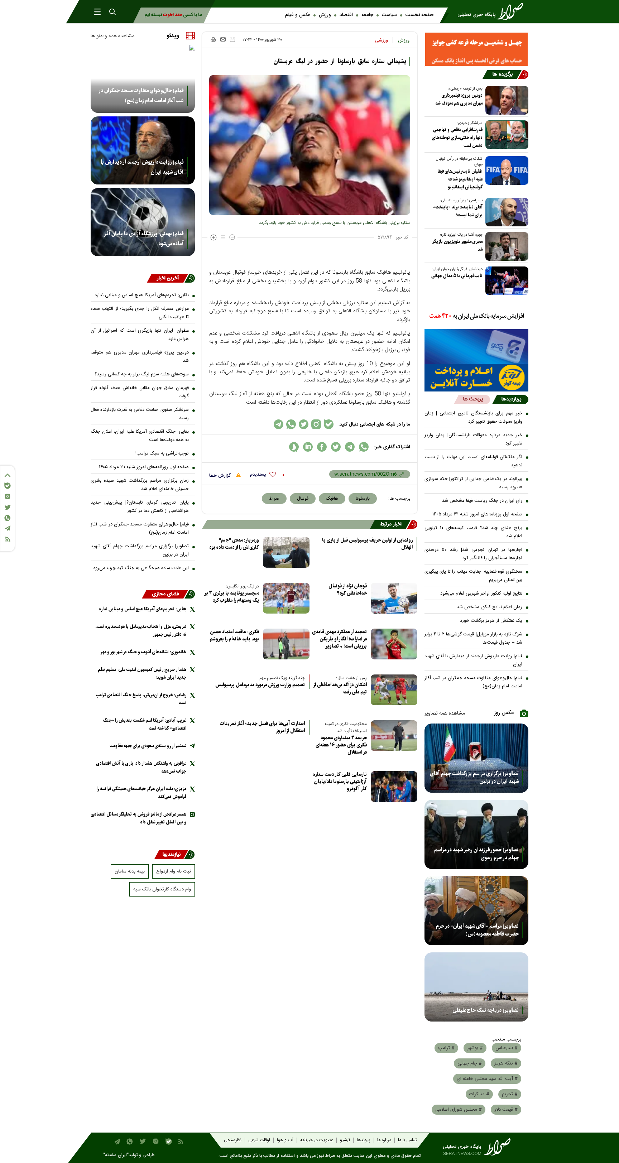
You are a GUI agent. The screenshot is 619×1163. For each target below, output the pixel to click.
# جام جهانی (469, 1063)
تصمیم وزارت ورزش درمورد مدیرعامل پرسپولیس (260, 685)
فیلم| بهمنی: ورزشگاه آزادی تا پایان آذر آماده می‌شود (143, 239)
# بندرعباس (506, 1048)
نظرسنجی (232, 1140)
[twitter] (336, 447)
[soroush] (294, 447)
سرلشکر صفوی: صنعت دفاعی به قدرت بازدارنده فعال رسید (140, 414)
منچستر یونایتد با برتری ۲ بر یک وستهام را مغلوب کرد (232, 597)
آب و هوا (285, 1140)
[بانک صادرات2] (476, 346)
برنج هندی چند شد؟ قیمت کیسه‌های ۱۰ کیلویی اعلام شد (473, 532)
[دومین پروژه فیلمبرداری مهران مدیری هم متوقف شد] (505, 100)
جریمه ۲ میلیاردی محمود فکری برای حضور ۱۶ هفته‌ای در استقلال (341, 745)
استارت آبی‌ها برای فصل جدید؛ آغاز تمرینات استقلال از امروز (262, 727)
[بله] (7, 485)
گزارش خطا (220, 476)
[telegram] (350, 447)
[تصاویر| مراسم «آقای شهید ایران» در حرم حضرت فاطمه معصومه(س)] (476, 910)
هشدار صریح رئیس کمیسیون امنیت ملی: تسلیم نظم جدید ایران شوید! (142, 673)
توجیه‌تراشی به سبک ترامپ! (162, 453)
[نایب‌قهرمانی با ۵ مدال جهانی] (505, 280)
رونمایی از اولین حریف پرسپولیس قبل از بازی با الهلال (367, 544)
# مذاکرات (479, 1094)
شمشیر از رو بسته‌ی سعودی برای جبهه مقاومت (148, 746)
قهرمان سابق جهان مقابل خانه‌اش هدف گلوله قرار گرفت (140, 392)
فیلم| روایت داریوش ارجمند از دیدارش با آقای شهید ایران (473, 660)
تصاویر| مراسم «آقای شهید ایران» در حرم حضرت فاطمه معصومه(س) (477, 930)
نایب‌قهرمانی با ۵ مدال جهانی (457, 276)
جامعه (367, 15)
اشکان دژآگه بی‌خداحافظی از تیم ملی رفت (340, 688)
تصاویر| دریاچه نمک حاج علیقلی (486, 1010)
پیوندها (363, 1140)
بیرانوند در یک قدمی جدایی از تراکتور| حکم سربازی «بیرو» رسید (473, 483)
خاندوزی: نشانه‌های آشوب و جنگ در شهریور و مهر (143, 652)
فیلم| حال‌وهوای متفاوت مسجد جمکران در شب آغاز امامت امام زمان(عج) (473, 682)
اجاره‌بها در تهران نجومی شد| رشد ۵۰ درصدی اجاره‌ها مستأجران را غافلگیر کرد (473, 554)
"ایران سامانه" (116, 1155)
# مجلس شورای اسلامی (458, 1110)
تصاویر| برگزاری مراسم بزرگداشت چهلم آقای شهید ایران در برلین (474, 777)
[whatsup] (364, 447)
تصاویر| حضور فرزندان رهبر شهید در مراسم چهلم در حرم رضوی (476, 854)
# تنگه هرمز (506, 1063)
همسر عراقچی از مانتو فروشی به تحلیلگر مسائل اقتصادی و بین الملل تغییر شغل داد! (138, 818)
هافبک (332, 499)
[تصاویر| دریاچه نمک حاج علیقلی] (476, 987)
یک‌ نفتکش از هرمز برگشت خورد (491, 621)
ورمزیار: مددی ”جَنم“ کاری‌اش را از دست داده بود (234, 544)
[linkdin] (308, 447)
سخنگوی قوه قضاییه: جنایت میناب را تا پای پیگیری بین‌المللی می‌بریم (473, 576)
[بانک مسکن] (476, 49)
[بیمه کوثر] (476, 377)
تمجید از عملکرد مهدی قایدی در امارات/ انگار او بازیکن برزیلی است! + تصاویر (339, 639)
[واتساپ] (7, 518)
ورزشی (381, 40)
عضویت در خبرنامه (316, 1140)
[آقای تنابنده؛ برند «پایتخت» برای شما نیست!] (505, 212)
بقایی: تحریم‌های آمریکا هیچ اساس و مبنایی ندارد (142, 295)
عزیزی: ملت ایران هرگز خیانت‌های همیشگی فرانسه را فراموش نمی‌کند (141, 792)
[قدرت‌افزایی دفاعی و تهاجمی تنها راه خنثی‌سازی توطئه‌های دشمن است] (505, 134)
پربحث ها (473, 399)
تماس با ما (407, 1140)
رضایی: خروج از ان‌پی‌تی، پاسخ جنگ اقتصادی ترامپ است (141, 699)
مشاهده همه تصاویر (444, 713)
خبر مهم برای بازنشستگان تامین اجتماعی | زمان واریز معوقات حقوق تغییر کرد (473, 417)
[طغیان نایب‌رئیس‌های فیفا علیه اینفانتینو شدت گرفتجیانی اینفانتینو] (505, 170)
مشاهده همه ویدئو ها (112, 36)
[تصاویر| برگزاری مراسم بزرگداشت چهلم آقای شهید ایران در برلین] (476, 758)
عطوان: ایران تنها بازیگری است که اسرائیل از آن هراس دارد (140, 335)
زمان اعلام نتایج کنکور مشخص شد (489, 607)
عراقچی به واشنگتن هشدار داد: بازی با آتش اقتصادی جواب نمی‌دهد (141, 767)
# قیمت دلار (506, 1110)
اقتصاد (346, 15)
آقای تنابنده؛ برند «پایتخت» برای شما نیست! (458, 211)
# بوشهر (475, 1048)
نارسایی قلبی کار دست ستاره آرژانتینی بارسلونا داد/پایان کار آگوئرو (340, 782)
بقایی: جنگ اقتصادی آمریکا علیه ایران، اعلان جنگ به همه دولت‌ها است (140, 436)
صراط (274, 499)
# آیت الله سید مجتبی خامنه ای (487, 1079)
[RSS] (7, 539)
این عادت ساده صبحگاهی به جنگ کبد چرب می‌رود (141, 568)
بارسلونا (363, 499)
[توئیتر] (7, 507)
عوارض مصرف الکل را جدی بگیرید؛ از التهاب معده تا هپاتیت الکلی (140, 313)
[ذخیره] (232, 39)
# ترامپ (446, 1048)
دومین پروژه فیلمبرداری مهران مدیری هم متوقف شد (459, 99)
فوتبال (302, 499)
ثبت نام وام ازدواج (173, 871)
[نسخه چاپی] (213, 39)
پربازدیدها (511, 399)
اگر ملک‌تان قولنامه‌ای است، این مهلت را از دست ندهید (473, 461)
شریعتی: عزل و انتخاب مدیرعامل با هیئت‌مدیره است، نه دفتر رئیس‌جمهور (140, 630)
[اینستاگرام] (7, 496)
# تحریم (510, 1094)
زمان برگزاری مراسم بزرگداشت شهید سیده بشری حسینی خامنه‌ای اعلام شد (140, 485)
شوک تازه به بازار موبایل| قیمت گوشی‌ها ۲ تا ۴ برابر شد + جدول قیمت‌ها (473, 638)
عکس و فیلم (297, 15)
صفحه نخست (419, 15)
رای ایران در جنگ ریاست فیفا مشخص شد (482, 501)
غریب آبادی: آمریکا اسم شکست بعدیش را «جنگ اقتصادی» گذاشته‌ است (144, 724)
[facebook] (322, 447)
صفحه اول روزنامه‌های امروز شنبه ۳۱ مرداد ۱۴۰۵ (477, 514)
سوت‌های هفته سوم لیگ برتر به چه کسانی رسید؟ (142, 374)
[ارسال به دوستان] (223, 39)
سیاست (389, 15)
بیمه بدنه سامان (130, 871)
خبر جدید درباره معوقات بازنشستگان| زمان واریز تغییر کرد (473, 439)
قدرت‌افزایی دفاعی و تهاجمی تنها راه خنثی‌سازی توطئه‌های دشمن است (457, 137)
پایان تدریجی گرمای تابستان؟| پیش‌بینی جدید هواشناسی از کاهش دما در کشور (140, 507)
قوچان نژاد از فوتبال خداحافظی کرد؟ (347, 589)
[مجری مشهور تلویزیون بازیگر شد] (505, 246)
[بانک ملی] (476, 316)
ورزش (325, 15)
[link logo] (492, 11)
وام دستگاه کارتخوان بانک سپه (162, 889)
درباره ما (384, 1140)
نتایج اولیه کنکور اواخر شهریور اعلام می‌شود (481, 593)
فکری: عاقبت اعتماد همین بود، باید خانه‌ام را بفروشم (234, 635)
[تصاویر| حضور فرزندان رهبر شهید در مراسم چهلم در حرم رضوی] (476, 834)
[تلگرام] (7, 528)
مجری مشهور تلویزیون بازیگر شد (457, 245)
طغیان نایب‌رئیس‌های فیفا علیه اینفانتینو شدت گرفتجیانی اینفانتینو (460, 179)
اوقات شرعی (259, 1140)
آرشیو (345, 1140)
